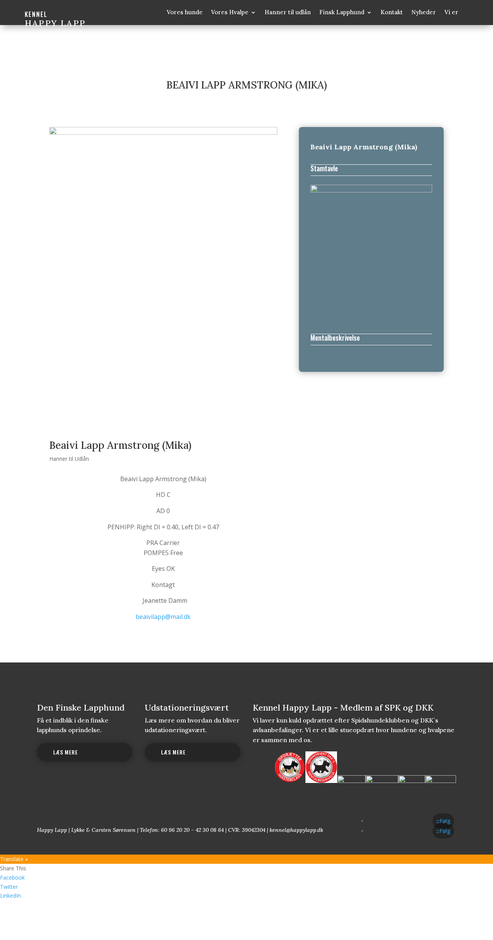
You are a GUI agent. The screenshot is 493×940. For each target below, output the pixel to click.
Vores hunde (185, 13)
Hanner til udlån (288, 13)
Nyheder (423, 13)
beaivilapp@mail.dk (163, 616)
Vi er (451, 13)
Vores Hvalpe (229, 13)
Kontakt (392, 13)
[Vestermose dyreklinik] (440, 781)
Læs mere (65, 752)
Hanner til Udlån (69, 458)
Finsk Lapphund (341, 13)
